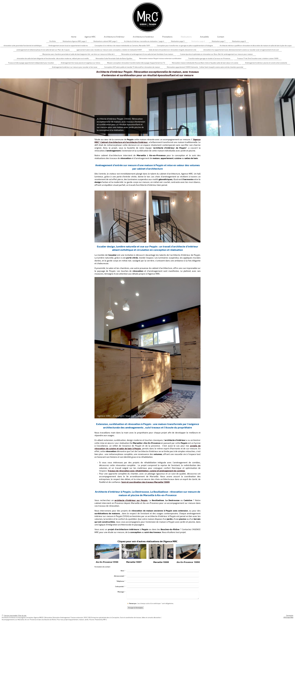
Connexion (289, 615)
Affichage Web (288, 617)
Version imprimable (11, 615)
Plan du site (22, 615)
